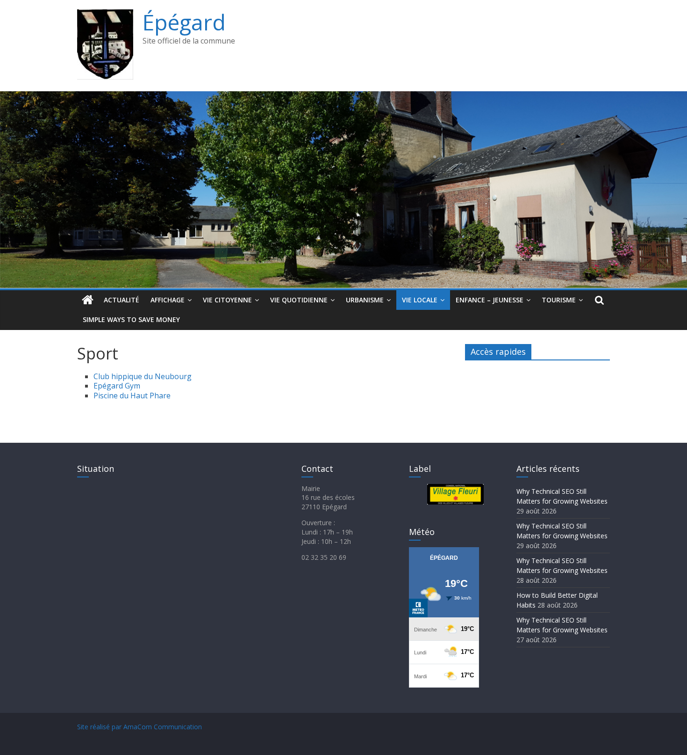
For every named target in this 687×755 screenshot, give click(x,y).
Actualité (121, 299)
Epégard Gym (116, 386)
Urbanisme (365, 299)
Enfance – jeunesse (489, 299)
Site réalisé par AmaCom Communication (139, 726)
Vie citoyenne (227, 299)
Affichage (167, 299)
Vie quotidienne (299, 299)
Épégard (184, 22)
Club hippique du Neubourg (142, 376)
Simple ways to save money (131, 319)
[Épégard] (343, 97)
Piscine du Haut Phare (132, 395)
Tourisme (559, 299)
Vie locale (419, 299)
